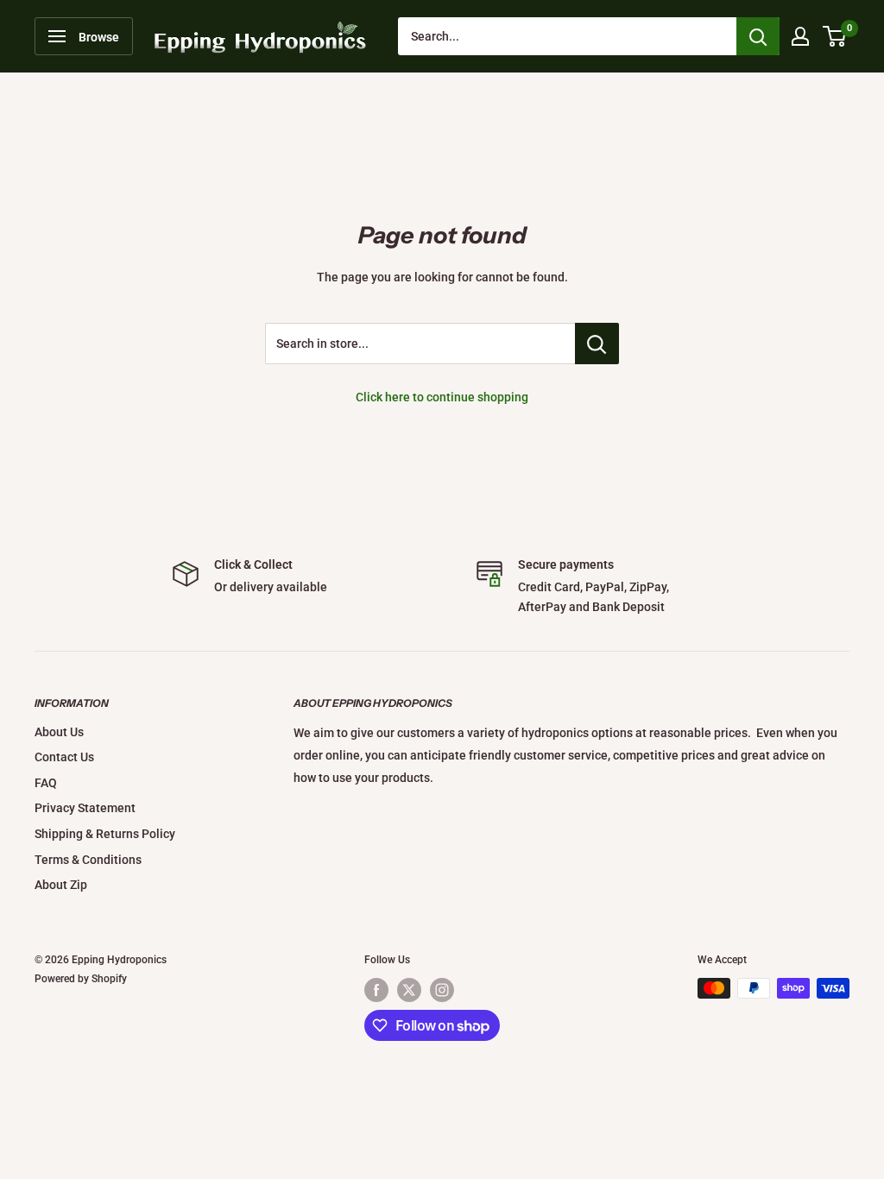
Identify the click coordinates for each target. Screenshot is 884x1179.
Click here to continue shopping (442, 397)
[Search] (758, 36)
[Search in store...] (597, 343)
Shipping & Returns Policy (105, 834)
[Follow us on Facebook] (376, 990)
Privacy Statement (85, 808)
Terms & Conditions (88, 860)
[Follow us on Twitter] (409, 990)
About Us (59, 732)
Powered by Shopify (81, 979)
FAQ (46, 783)
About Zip (61, 885)
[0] (835, 36)
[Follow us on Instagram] (442, 990)
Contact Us (64, 757)
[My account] (800, 36)
